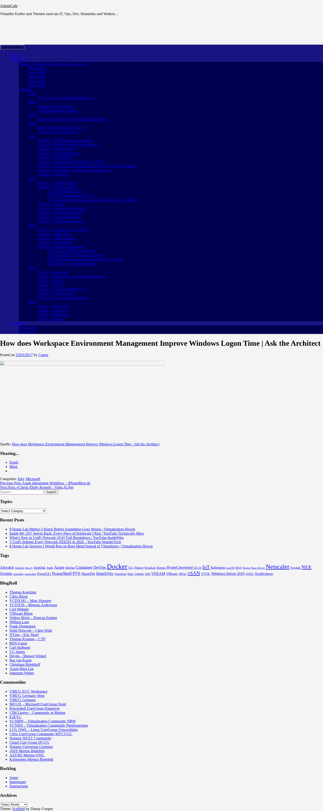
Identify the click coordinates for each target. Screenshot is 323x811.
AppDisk (39, 567)
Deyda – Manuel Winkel (27, 656)
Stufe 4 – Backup (51, 319)
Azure (59, 567)
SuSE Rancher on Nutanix (58, 111)
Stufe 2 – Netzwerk (52, 310)
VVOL (205, 574)
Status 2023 (37, 81)
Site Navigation (12, 47)
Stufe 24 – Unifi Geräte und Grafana (65, 140)
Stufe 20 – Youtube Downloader (62, 208)
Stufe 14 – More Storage (56, 238)
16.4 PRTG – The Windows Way (72, 264)
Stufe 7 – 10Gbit (50, 281)
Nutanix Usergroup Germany (31, 747)
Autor (13, 778)
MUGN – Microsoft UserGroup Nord (37, 704)
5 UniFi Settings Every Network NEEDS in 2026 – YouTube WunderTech (65, 542)
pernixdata (30, 574)
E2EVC (15, 717)
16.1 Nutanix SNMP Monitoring (71, 251)
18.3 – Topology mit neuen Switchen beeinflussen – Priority (92, 200)
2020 (32, 225)
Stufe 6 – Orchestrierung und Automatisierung (72, 276)
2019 (32, 268)
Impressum (17, 323)
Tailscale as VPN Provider (57, 132)
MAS (238, 567)
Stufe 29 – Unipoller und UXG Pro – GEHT (71, 162)
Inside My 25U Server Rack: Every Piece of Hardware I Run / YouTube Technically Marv (76, 533)
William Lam (19, 622)
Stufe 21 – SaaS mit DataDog (60, 213)
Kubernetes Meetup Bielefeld (31, 759)
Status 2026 (37, 68)
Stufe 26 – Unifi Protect (55, 149)
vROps (183, 574)
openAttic (18, 574)
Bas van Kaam (20, 660)
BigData (70, 567)
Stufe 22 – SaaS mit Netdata (59, 217)
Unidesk (139, 574)
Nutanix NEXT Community (30, 738)
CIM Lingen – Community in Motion (37, 713)
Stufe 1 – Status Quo (53, 306)
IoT (206, 567)
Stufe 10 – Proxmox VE (56, 293)
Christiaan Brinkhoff (24, 664)
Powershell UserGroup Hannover (34, 708)
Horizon (161, 567)
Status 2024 (37, 77)
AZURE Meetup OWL (26, 755)
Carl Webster (19, 609)
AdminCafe (8, 6)
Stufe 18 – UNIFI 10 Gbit (57, 187)
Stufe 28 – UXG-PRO (54, 157)
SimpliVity (105, 573)
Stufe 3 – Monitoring (53, 315)
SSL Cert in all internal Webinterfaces (66, 98)
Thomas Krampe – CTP (27, 639)
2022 (32, 136)
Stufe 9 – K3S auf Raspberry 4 (61, 289)
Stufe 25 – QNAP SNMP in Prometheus (68, 145)
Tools (130, 574)
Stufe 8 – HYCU (50, 285)
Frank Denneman (22, 626)
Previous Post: (45, 483)
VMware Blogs (21, 613)
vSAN (194, 573)
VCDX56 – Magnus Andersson (33, 605)
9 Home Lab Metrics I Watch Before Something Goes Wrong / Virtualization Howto (72, 529)
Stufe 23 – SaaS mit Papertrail (60, 221)
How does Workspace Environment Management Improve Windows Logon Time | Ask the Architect (85, 444)
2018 (32, 302)
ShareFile (88, 574)
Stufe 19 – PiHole (51, 204)
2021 (32, 179)
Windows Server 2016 (227, 574)
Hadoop (139, 567)
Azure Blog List (21, 669)
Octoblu (6, 574)
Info (21, 479)
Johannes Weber (21, 673)
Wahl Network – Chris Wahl (30, 630)
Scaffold (18, 809)
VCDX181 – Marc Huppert (30, 601)
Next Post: (37, 487)
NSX (306, 567)
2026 (32, 94)
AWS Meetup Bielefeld (26, 751)
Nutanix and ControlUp (55, 106)
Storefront (120, 574)
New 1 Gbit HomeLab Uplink (60, 128)
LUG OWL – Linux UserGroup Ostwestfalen (43, 730)
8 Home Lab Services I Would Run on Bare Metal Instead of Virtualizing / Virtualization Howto (81, 546)
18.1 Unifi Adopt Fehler (65, 191)
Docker (117, 566)
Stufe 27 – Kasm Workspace (59, 153)
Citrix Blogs (18, 596)
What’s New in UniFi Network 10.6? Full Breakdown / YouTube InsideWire (66, 538)
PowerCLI (44, 574)
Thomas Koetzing (22, 592)
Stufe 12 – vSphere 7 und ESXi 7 (63, 230)
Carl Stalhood (19, 647)
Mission (15, 55)
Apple (49, 567)
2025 (32, 102)
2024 (32, 115)
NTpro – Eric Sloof (24, 635)
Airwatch (7, 567)
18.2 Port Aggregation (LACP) (70, 196)
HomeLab (17, 60)
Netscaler (277, 566)
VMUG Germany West (26, 696)
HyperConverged (180, 567)
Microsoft (33, 479)
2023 (32, 123)
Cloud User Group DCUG (29, 742)
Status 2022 (37, 85)
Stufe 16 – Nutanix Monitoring (61, 247)
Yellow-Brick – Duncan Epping (33, 618)
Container (84, 567)
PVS (76, 573)
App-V (29, 568)
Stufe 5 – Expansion (53, 272)
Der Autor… (28, 332)
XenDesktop (264, 574)
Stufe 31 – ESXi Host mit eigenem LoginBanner (74, 170)
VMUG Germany (22, 700)
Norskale (295, 567)
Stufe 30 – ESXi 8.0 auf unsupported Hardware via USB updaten (87, 166)
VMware (172, 574)
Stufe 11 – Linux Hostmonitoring (62, 298)
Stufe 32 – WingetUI (53, 174)
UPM (147, 574)
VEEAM (158, 574)
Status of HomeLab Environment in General (52, 64)
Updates (25, 89)
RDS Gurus (18, 643)
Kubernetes (218, 567)
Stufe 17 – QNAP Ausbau (57, 183)
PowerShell (62, 573)
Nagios (246, 568)
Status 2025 (37, 72)
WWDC (249, 574)
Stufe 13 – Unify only (54, 234)
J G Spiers (17, 652)
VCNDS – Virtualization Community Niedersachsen (48, 725)
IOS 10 (197, 568)
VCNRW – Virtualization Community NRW (42, 721)
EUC (131, 568)
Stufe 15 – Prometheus (55, 242)
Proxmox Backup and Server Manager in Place (73, 119)
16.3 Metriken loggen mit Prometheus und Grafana (85, 259)
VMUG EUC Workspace (28, 691)
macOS (230, 568)
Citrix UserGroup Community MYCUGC (40, 734)
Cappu (43, 355)
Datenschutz (28, 327)
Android (19, 568)
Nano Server (258, 568)
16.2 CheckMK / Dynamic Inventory (75, 255)
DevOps (99, 567)
